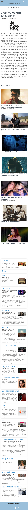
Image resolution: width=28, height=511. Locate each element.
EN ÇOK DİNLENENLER (9, 367)
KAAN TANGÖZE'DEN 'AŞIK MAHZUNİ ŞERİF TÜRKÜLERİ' (8, 330)
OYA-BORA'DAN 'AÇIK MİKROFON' (9, 151)
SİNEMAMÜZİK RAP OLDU (8, 393)
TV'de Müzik (6, 406)
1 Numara (5, 260)
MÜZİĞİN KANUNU (6, 407)
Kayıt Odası (5, 310)
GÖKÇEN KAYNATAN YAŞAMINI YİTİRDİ (10, 221)
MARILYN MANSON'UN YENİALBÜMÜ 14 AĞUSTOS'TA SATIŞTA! (8, 313)
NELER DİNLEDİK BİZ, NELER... (12, 487)
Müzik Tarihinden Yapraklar (10, 378)
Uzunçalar (5, 327)
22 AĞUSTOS (4, 379)
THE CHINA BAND (6, 489)
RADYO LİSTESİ (5, 277)
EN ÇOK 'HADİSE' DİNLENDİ (8, 368)
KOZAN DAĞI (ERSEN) (6, 422)
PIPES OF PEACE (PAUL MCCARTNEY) (7, 348)
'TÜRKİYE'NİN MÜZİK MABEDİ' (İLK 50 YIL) (11, 441)
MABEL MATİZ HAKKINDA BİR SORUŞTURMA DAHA (13, 129)
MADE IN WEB (24, 508)
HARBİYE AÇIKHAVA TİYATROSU (13, 439)
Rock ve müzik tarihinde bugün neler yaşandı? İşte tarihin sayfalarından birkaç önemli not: (9, 382)
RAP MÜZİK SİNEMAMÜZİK (11, 391)
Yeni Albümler (6, 288)
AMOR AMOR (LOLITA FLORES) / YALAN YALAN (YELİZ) (9, 461)
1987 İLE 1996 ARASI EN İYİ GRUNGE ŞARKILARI (8, 475)
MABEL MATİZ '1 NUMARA (8, 262)
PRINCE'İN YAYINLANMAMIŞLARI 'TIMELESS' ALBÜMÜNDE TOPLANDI (9, 291)
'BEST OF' (5, 421)
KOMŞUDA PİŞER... (8, 459)
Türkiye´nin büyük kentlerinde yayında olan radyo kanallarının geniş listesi (8, 280)
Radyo (4, 275)
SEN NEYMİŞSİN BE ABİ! (10, 472)
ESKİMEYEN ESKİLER (9, 346)
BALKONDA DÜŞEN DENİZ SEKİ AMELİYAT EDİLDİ (13, 243)
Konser (4, 271)
